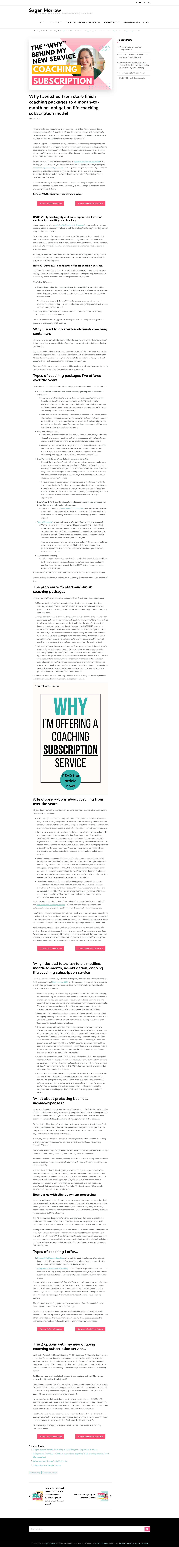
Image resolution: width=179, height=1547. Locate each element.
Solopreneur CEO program (71, 508)
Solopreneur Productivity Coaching (52, 1268)
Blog (145, 23)
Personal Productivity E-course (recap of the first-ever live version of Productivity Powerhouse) (134, 65)
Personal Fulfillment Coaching (50, 1258)
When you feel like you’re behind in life (50, 1461)
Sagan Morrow (45, 10)
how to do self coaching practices (51, 904)
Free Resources (131, 23)
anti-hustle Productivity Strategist (70, 225)
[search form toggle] (149, 3)
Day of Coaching (45, 522)
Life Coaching (55, 23)
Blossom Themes (101, 1543)
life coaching (35, 1473)
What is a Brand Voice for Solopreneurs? (130, 48)
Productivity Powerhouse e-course (83, 23)
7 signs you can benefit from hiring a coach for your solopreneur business (65, 1449)
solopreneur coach (50, 1473)
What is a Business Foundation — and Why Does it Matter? (133, 56)
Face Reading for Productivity (132, 73)
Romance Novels (112, 23)
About (42, 23)
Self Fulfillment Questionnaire (132, 78)
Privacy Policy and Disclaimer (137, 1543)
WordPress (122, 1543)
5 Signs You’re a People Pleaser (47, 1465)
